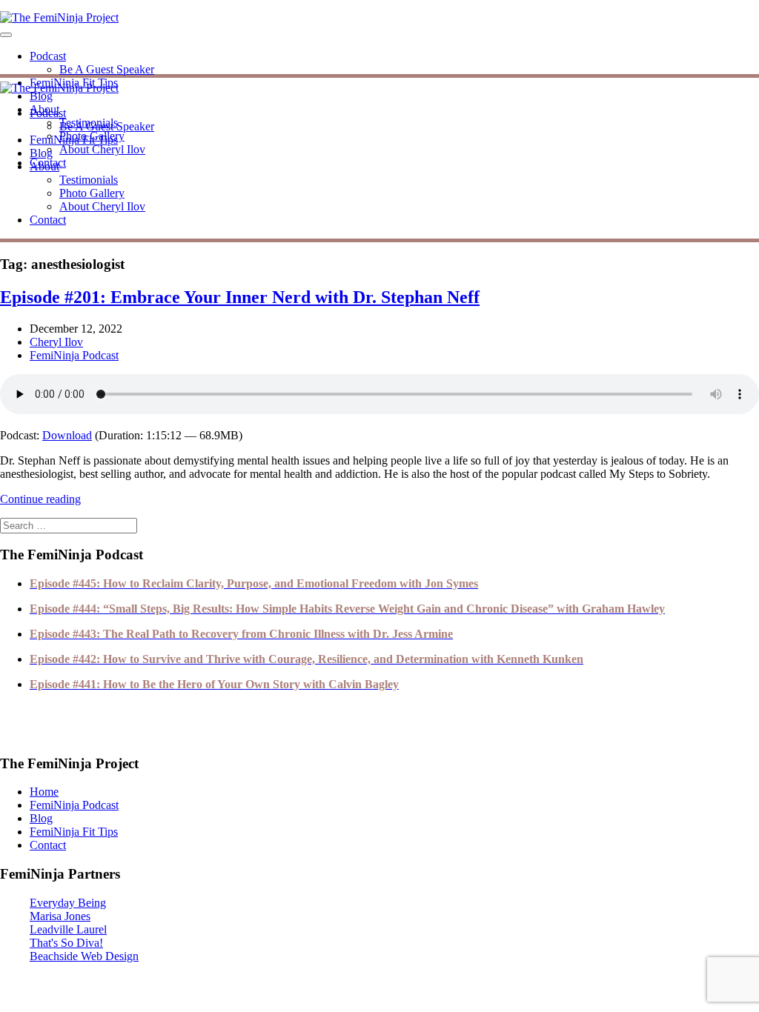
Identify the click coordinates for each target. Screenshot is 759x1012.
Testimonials (88, 179)
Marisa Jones (60, 916)
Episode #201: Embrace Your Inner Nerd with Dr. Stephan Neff (240, 297)
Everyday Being (68, 902)
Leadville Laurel (68, 929)
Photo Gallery (92, 193)
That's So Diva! (66, 942)
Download (67, 435)
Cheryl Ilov (56, 342)
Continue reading (40, 499)
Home (44, 791)
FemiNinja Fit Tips (74, 139)
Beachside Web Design (84, 956)
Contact (48, 219)
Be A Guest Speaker (106, 69)
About (44, 166)
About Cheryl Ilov (102, 149)
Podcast (48, 56)
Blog (41, 96)
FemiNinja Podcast (74, 355)
